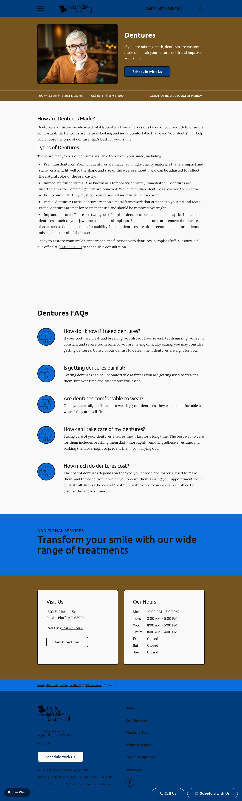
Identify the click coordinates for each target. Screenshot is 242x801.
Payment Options (140, 757)
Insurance (134, 769)
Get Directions (67, 642)
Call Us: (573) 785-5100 (164, 8)
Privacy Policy (46, 784)
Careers (90, 784)
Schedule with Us (147, 71)
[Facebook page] (129, 782)
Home (130, 708)
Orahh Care (104, 784)
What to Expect (138, 744)
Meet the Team (137, 732)
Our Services (136, 720)
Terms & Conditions (70, 784)
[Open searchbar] (201, 8)
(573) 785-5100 (114, 95)
